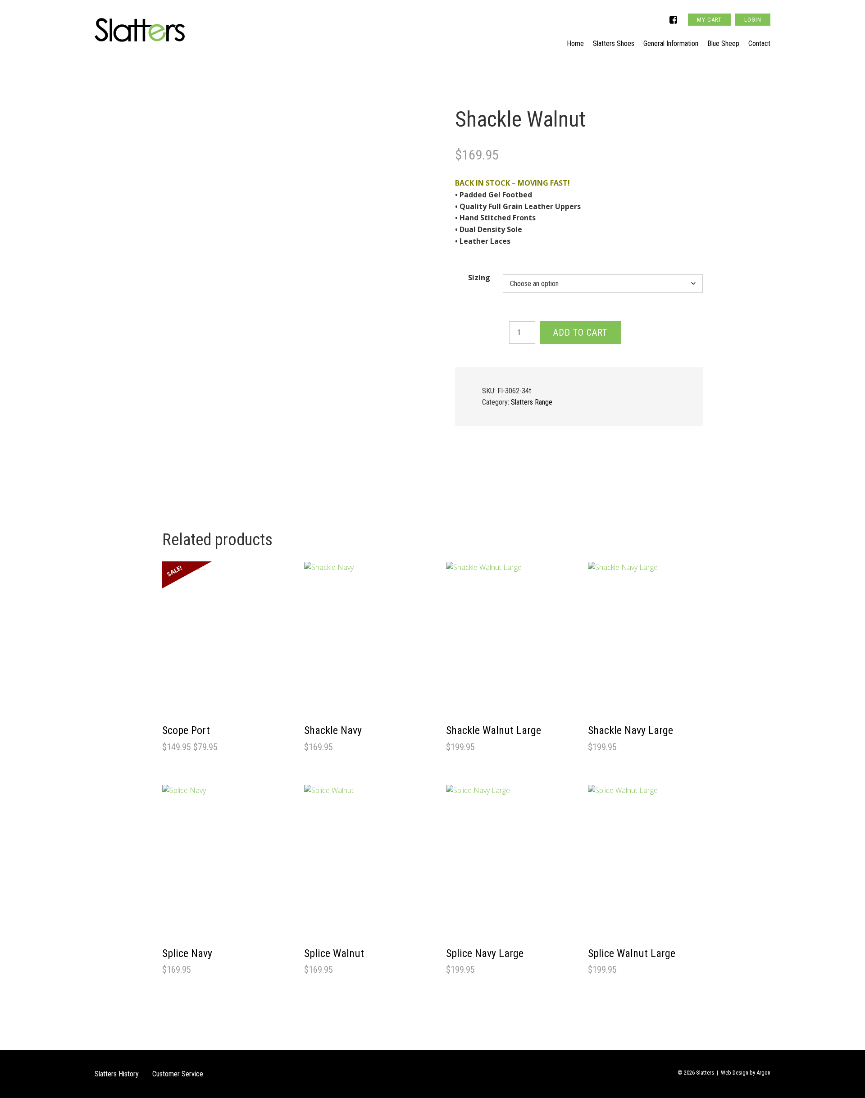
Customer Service (177, 1074)
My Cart (709, 19)
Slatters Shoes (613, 43)
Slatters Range (531, 402)
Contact (759, 43)
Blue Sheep (723, 43)
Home (575, 43)
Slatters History (117, 1074)
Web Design (734, 1072)
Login (752, 19)
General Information (670, 43)
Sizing (479, 277)
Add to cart (580, 332)
